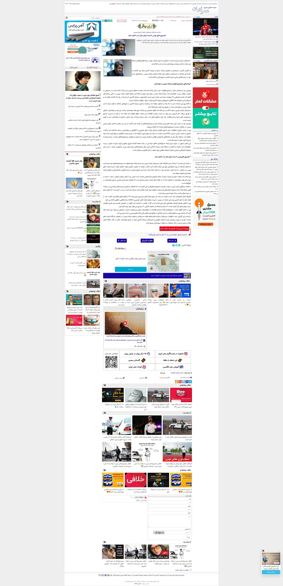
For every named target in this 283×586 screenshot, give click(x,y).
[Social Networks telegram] (173, 245)
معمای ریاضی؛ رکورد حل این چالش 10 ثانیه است (206, 188)
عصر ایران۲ (171, 575)
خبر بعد (171, 240)
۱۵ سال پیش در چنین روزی (135, 353)
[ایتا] (176, 381)
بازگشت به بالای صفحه (182, 570)
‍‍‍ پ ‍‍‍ (160, 20)
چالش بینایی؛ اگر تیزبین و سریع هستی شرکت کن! (207, 183)
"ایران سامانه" (137, 584)
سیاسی (166, 4)
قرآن (131, 4)
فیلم (123, 4)
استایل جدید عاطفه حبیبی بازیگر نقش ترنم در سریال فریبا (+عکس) (206, 149)
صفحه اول (214, 4)
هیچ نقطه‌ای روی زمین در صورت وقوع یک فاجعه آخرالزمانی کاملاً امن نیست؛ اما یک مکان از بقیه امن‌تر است (83, 98)
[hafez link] (147, 26)
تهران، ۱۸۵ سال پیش (91, 115)
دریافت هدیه (271, 572)
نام (190, 499)
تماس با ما (208, 4)
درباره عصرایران (163, 575)
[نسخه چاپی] (153, 20)
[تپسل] (116, 248)
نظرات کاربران (147, 240)
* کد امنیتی (188, 529)
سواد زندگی (171, 4)
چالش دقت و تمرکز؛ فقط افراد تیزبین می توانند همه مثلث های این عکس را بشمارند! (206, 163)
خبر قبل (123, 240)
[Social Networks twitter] (176, 245)
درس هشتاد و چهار (211, 81)
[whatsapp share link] (111, 21)
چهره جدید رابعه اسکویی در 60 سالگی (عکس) (207, 134)
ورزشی (153, 4)
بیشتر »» (197, 17)
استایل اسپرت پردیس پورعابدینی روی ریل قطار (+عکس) (206, 144)
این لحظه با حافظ (170, 360)
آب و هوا (189, 4)
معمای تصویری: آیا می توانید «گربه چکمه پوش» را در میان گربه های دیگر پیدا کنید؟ (206, 168)
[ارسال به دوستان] (154, 20)
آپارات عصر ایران (135, 367)
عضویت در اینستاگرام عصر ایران (171, 353)
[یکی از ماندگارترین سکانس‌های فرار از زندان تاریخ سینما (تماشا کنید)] (125, 323)
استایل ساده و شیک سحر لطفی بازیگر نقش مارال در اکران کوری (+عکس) (206, 154)
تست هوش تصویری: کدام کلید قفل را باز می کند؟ (206, 192)
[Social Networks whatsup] (179, 245)
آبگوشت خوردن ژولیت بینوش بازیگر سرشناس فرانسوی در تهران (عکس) (208, 139)
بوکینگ (138, 500)
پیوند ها (177, 4)
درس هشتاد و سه (211, 85)
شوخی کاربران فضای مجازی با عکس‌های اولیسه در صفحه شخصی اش (206, 38)
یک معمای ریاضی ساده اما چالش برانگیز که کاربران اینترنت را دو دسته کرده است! (206, 173)
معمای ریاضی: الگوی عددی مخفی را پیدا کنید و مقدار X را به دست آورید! (206, 178)
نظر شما (188, 496)
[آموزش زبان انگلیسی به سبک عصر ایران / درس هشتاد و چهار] (205, 70)
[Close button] (279, 551)
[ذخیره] (156, 21)
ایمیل (189, 506)
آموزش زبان (112, 4)
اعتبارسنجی (143, 500)
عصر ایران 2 (118, 4)
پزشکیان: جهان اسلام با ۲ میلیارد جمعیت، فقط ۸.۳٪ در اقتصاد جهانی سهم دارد (206, 43)
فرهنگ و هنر (142, 4)
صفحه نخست (189, 21)
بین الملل (149, 4)
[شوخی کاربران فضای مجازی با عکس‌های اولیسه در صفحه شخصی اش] (205, 26)
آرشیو (204, 4)
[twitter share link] (103, 21)
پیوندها (141, 575)
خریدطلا (130, 269)
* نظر (189, 513)
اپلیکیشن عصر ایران (111, 353)
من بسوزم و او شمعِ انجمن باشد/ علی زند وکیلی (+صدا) (78, 59)
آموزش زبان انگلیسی (171, 367)
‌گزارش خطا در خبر (122, 21)
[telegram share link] (108, 21)
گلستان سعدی (134, 360)
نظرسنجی (194, 4)
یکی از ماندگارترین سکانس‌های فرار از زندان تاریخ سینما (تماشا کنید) (125, 336)
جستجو (199, 4)
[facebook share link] (106, 21)
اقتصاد (162, 4)
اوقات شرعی (183, 4)
